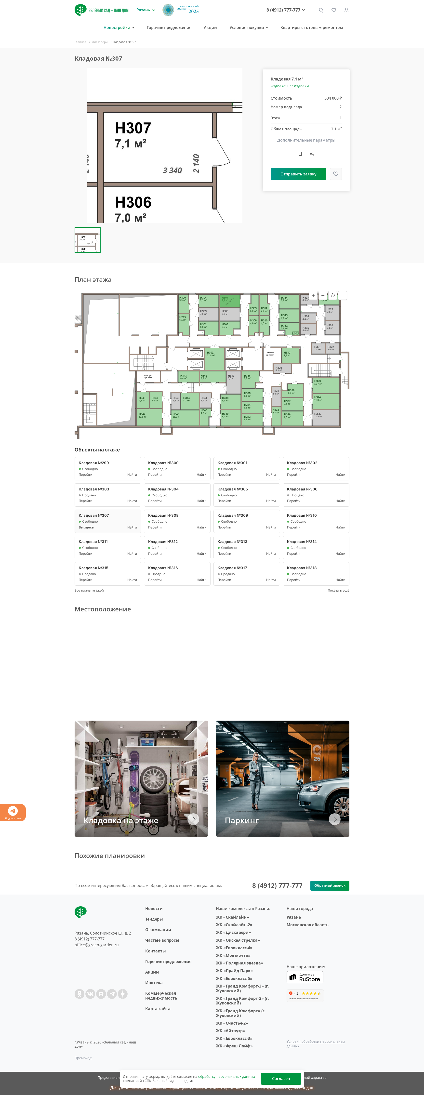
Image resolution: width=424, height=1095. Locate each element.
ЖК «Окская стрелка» (238, 940)
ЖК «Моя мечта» (233, 955)
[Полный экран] (342, 295)
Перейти (85, 474)
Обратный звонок (329, 885)
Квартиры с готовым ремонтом (311, 27)
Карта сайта (158, 1008)
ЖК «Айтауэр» (230, 1030)
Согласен (281, 1078)
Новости (154, 908)
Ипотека (154, 982)
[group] (165, 145)
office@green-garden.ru (97, 945)
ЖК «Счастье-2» (232, 1023)
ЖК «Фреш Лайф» (234, 1046)
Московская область (308, 924)
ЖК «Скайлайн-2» (234, 924)
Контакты (155, 951)
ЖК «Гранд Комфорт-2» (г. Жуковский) (242, 1001)
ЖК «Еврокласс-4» (234, 947)
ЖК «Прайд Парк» (234, 970)
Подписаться (13, 818)
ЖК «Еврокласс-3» (234, 1038)
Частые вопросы (162, 940)
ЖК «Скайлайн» (232, 917)
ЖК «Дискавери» (233, 932)
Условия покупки (247, 27)
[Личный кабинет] (346, 10)
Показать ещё (338, 590)
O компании (158, 929)
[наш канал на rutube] (101, 994)
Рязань (294, 917)
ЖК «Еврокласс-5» (234, 978)
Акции (210, 27)
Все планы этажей (89, 590)
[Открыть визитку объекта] (300, 153)
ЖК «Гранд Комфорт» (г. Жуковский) (240, 1013)
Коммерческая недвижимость (161, 995)
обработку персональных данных (226, 1076)
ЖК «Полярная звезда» (239, 963)
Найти (132, 474)
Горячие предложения (169, 27)
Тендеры (154, 919)
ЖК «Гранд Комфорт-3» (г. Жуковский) (242, 988)
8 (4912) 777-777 (283, 10)
